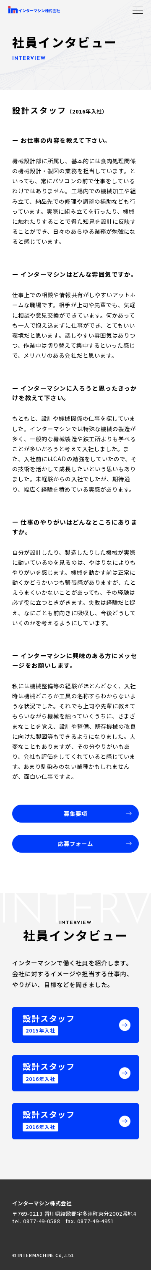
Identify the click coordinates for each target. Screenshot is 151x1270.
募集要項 (75, 813)
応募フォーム (75, 843)
